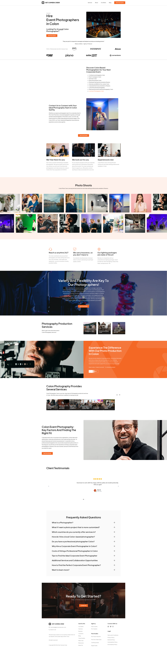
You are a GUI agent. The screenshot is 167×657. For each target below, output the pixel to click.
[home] (51, 2)
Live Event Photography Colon (96, 91)
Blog (110, 2)
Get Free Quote (120, 2)
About (96, 2)
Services (90, 2)
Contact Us (83, 605)
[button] (83, 522)
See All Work (93, 371)
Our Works (103, 2)
